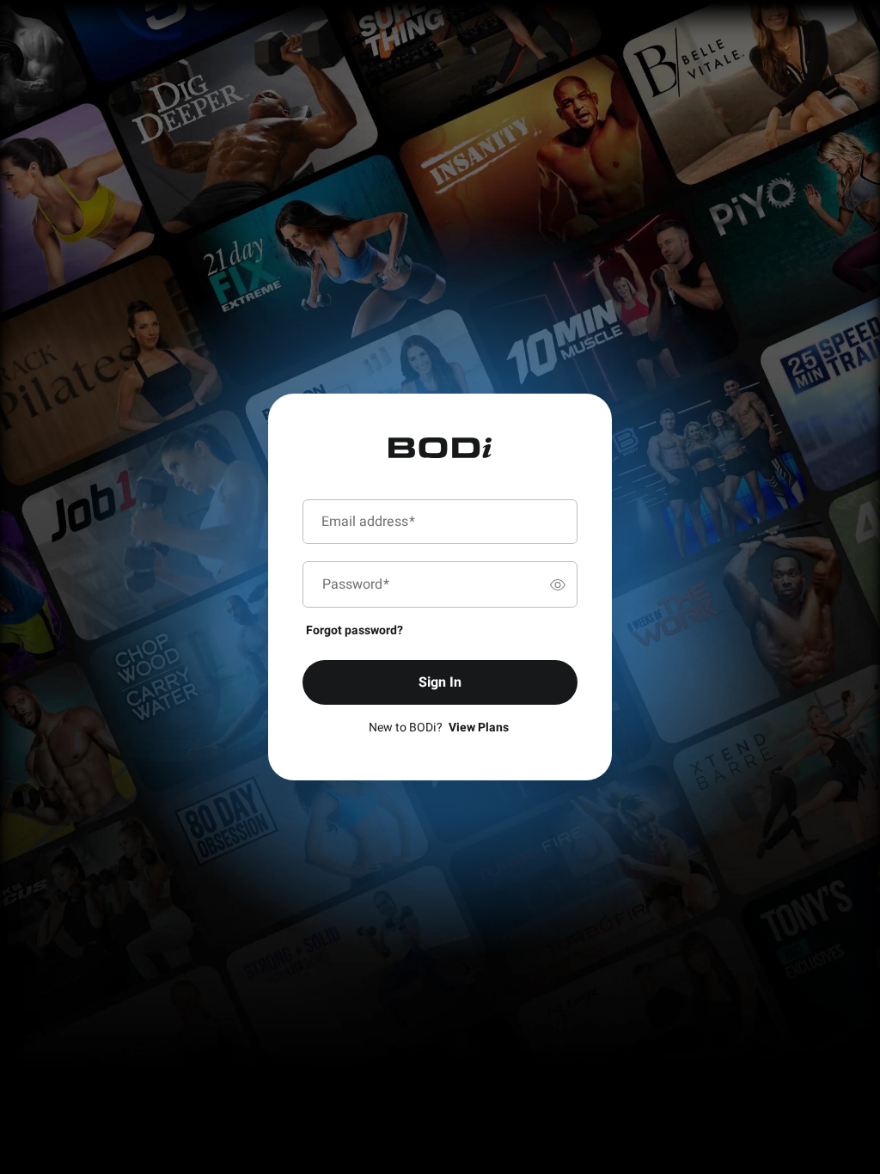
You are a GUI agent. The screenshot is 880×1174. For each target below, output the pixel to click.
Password (355, 584)
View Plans (479, 727)
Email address (368, 521)
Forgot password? (354, 630)
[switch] (558, 584)
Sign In (440, 682)
